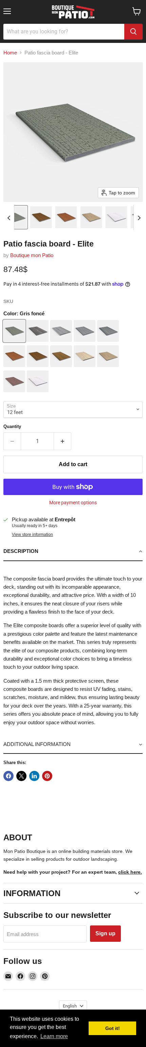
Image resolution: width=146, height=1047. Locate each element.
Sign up (105, 933)
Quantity (12, 426)
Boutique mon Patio (31, 255)
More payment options (73, 502)
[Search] (133, 31)
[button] (16, 217)
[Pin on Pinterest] (47, 776)
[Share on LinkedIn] (34, 776)
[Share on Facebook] (8, 776)
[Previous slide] (8, 217)
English (70, 1006)
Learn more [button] (54, 1036)
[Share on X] (21, 776)
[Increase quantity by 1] (62, 441)
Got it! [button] (112, 1028)
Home (10, 52)
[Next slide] (138, 217)
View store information (32, 534)
